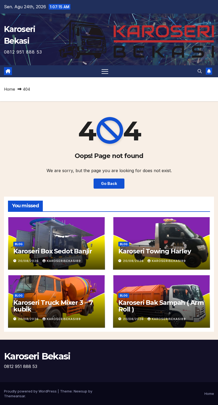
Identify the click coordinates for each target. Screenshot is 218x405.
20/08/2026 (29, 261)
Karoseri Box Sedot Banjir (52, 251)
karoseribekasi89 (64, 261)
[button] (200, 71)
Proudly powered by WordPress (31, 391)
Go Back (109, 183)
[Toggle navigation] (104, 71)
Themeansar (14, 396)
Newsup (80, 391)
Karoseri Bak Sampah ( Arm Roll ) (161, 306)
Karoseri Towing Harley (154, 251)
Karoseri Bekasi (37, 356)
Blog (19, 244)
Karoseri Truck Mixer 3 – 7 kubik (53, 306)
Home (9, 89)
